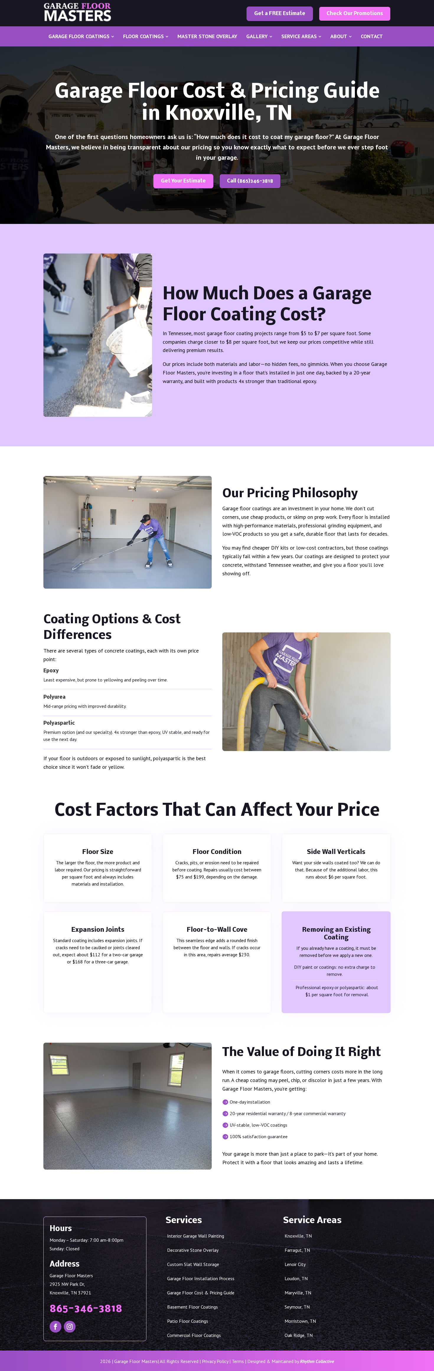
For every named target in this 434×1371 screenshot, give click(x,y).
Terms (238, 1361)
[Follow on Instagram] (70, 1327)
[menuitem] (81, 36)
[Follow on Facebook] (55, 1327)
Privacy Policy (215, 1361)
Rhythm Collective (317, 1361)
